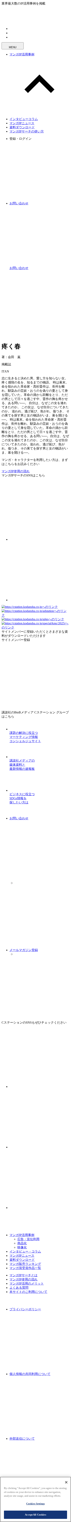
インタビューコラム (23, 119)
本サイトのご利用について (28, 1291)
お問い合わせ (18, 818)
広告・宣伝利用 (28, 1239)
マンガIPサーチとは (23, 1275)
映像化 (22, 1247)
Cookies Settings (35, 1503)
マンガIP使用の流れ (16, 471)
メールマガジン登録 (23, 950)
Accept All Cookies (35, 1514)
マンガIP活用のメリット (26, 1283)
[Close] (66, 1482)
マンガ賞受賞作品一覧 (25, 1268)
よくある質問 (18, 1287)
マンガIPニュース (21, 123)
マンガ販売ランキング (25, 1264)
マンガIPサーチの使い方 (26, 131)
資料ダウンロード (22, 127)
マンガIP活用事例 (21, 54)
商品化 (22, 1243)
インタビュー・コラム (25, 1251)
